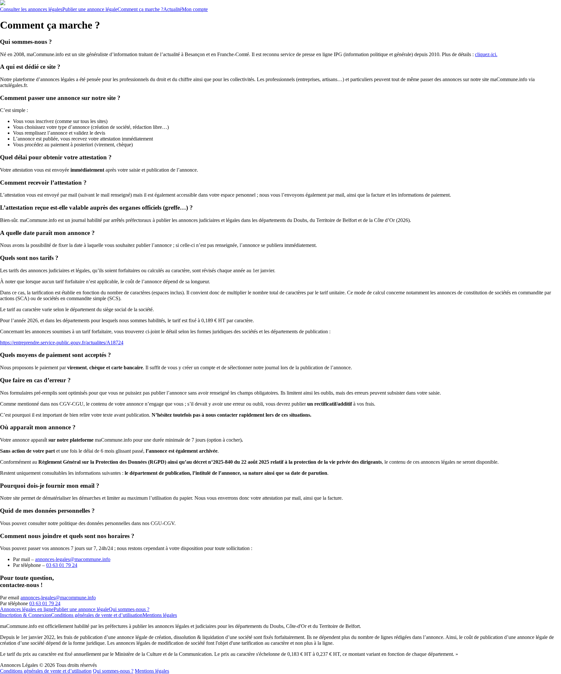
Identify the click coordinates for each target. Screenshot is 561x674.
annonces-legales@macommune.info (58, 597)
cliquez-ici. (486, 54)
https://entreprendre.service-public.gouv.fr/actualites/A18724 (61, 342)
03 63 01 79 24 (61, 565)
